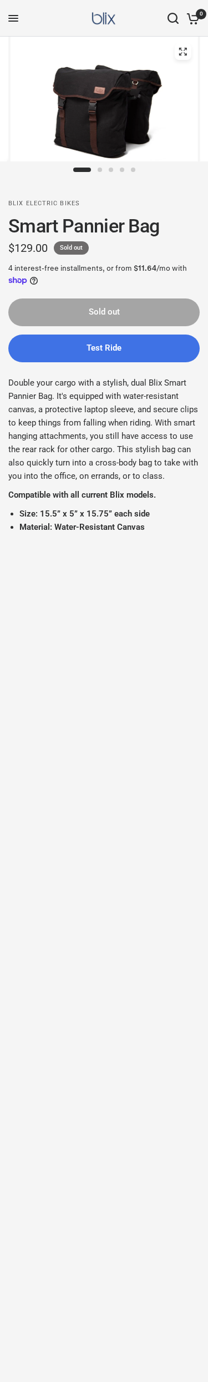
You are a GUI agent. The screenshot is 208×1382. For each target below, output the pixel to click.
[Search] (173, 18)
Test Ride (104, 348)
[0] (191, 18)
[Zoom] (182, 51)
